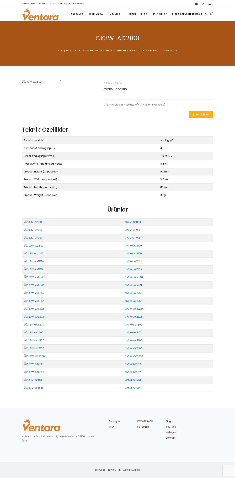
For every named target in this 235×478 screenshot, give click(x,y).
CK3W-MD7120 (133, 372)
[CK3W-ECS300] (34, 324)
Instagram (172, 432)
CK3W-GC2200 (134, 356)
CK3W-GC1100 (133, 332)
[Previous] (25, 81)
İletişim (131, 14)
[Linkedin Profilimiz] (209, 3)
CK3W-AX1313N (133, 261)
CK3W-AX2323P (134, 316)
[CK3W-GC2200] (34, 356)
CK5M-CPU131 (133, 380)
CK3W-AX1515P (133, 301)
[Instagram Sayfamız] (202, 3)
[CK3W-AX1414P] (34, 285)
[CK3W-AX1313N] (34, 261)
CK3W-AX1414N (134, 277)
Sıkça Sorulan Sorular (187, 14)
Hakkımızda (95, 14)
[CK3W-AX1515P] (34, 301)
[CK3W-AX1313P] (34, 269)
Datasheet (203, 114)
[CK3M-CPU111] (33, 230)
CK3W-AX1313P (133, 269)
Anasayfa (77, 14)
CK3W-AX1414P (134, 285)
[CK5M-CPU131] (33, 380)
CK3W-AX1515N (133, 293)
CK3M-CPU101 (133, 222)
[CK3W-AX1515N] (34, 293)
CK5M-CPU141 (133, 388)
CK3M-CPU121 (133, 237)
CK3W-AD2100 (115, 89)
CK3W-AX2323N (134, 309)
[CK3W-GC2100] (34, 348)
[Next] (95, 81)
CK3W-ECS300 (133, 324)
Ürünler (115, 14)
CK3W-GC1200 (133, 340)
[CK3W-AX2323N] (34, 309)
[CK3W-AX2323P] (34, 316)
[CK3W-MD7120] (34, 372)
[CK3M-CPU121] (33, 237)
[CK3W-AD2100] (60, 82)
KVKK (111, 426)
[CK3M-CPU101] (33, 222)
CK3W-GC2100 (133, 348)
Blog (144, 14)
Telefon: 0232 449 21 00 (34, 3)
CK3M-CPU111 (132, 230)
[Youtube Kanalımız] (195, 3)
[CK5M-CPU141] (33, 388)
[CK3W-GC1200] (34, 340)
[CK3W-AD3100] (34, 253)
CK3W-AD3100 (133, 253)
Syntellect (160, 14)
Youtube (171, 426)
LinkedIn (170, 437)
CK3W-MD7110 (133, 364)
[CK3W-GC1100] (33, 332)
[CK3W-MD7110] (33, 364)
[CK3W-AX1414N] (34, 277)
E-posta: (69, 3)
